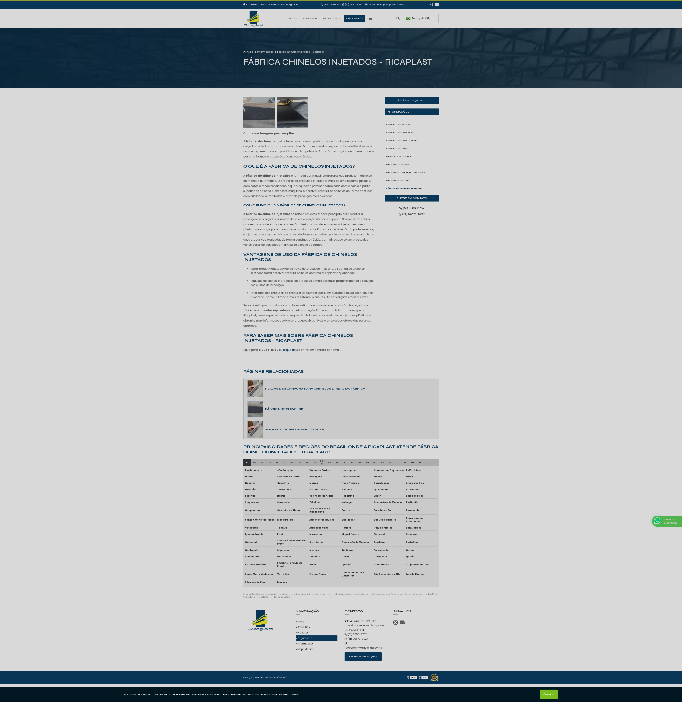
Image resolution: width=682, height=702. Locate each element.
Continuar (548, 694)
